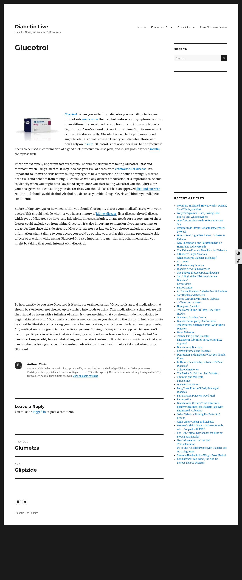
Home (141, 27)
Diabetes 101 (160, 27)
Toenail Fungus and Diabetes (193, 336)
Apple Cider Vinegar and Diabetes (195, 421)
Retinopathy (184, 399)
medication (90, 119)
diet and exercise (148, 189)
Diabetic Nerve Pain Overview (193, 269)
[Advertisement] (89, 86)
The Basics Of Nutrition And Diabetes (198, 373)
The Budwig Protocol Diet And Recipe (198, 272)
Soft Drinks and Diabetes (191, 295)
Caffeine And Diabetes (189, 302)
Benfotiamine (184, 287)
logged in (39, 412)
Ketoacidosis (184, 283)
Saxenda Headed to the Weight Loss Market (201, 455)
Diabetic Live (31, 27)
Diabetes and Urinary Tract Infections (198, 403)
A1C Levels (183, 261)
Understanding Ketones (190, 265)
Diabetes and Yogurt (188, 384)
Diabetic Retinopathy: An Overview (196, 321)
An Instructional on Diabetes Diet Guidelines (202, 291)
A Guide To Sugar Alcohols (192, 254)
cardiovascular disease (130, 169)
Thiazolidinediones (188, 369)
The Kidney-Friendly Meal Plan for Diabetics (202, 250)
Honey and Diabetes (188, 306)
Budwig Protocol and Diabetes (194, 351)
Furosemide (183, 380)
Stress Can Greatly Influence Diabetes (198, 298)
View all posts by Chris (85, 376)
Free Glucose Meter (213, 27)
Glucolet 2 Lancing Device (191, 317)
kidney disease (106, 213)
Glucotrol (71, 114)
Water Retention (186, 332)
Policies (34, 513)
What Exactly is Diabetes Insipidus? (197, 257)
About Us (184, 27)
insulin (88, 144)
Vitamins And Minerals (190, 377)
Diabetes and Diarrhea (189, 347)
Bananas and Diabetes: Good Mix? (196, 395)
